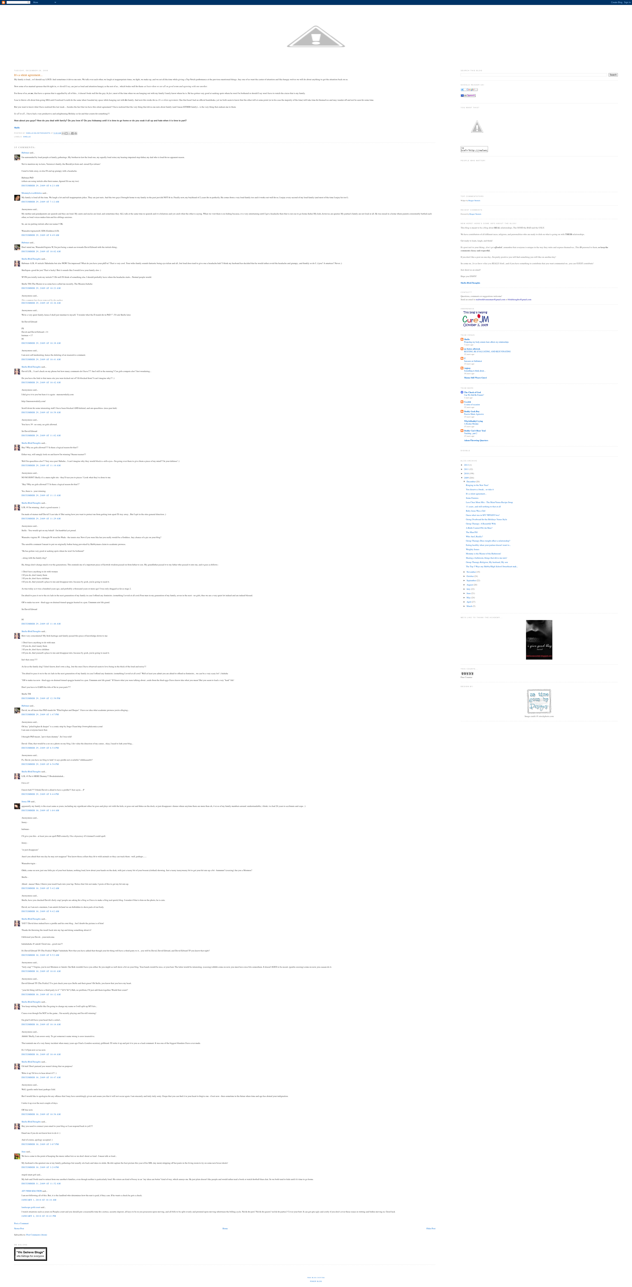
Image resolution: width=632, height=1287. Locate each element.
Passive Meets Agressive (474, 414)
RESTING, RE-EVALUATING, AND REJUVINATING (487, 351)
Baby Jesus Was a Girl (475, 510)
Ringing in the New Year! (477, 485)
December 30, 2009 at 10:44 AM (41, 1054)
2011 (466, 469)
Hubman (25, 152)
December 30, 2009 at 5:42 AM (40, 888)
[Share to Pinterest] (75, 133)
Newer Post (19, 1228)
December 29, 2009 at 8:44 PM (40, 794)
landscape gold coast (31, 1207)
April (469, 601)
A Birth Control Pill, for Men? (479, 527)
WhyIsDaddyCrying (473, 421)
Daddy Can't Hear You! (475, 430)
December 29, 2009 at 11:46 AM (41, 623)
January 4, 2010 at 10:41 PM (39, 1215)
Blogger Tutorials (474, 200)
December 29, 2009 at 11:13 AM (41, 495)
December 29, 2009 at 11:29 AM (41, 518)
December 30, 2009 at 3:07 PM (40, 1144)
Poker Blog (316, 1281)
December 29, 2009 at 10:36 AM (41, 302)
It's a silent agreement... (476, 493)
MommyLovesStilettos (32, 192)
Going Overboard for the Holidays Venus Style (486, 519)
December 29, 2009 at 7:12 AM (40, 201)
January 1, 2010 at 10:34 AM (39, 1199)
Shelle (27, 137)
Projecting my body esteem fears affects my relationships (486, 342)
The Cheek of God (472, 392)
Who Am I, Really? (474, 536)
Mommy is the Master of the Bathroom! (483, 553)
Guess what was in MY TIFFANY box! (483, 515)
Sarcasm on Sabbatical (473, 361)
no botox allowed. (472, 348)
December (471, 481)
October (470, 576)
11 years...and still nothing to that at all (483, 506)
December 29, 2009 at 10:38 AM (41, 343)
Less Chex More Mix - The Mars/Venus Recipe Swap (489, 502)
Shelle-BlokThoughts (31, 258)
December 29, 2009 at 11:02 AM (41, 435)
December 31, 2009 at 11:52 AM (41, 1183)
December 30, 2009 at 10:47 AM (41, 1077)
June (24, 1151)
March (470, 606)
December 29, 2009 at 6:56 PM (40, 764)
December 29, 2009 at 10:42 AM (41, 382)
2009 (466, 477)
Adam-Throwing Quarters (476, 440)
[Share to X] (69, 133)
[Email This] (63, 133)
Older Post (430, 1228)
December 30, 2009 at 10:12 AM (41, 994)
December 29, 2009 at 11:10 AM (41, 465)
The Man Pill (472, 532)
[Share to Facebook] (72, 133)
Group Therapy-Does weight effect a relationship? (488, 540)
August (470, 584)
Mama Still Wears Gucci (475, 377)
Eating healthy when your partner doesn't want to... (488, 545)
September (471, 580)
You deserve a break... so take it (480, 489)
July (469, 588)
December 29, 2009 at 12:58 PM (41, 698)
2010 (466, 473)
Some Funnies (472, 497)
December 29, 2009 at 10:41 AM (41, 359)
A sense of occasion (472, 404)
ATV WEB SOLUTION (32, 1190)
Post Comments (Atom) (36, 1234)
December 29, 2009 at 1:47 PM (40, 714)
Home (225, 1228)
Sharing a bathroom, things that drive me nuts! (486, 557)
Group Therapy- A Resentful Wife (481, 523)
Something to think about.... (475, 370)
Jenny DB (26, 801)
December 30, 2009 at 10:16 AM (41, 1024)
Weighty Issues (472, 549)
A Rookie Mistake (471, 423)
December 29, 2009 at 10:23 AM (41, 288)
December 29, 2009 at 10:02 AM (41, 251)
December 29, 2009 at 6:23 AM (40, 185)
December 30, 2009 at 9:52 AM (40, 955)
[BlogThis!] (66, 133)
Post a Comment (21, 1223)
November (471, 571)
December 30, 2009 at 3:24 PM (40, 1167)
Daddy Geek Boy (472, 411)
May (469, 597)
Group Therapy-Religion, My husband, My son (487, 562)
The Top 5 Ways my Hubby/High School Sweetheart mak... (492, 566)
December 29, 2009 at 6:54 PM (40, 747)
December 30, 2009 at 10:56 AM (41, 1114)
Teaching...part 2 (470, 433)
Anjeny (467, 368)
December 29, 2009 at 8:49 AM (40, 235)
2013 (466, 464)
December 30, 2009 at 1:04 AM (40, 810)
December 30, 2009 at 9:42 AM (40, 911)
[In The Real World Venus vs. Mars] (468, 96)
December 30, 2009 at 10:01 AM (41, 971)
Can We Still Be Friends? (474, 395)
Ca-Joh (467, 401)
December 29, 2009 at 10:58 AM (41, 412)
